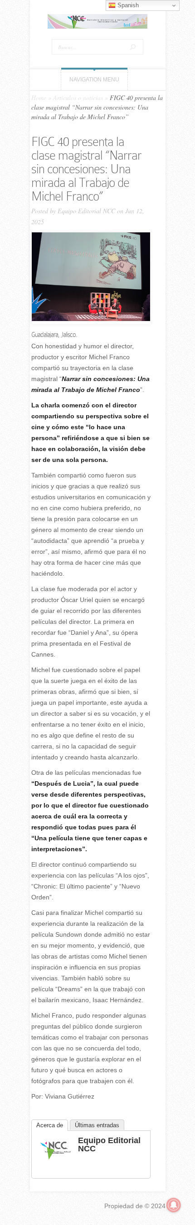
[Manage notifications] (173, 1205)
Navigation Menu (94, 79)
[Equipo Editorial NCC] (55, 1162)
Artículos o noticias (78, 97)
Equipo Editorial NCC (86, 210)
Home (38, 97)
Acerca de (49, 1125)
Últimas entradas (97, 1125)
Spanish (127, 5)
